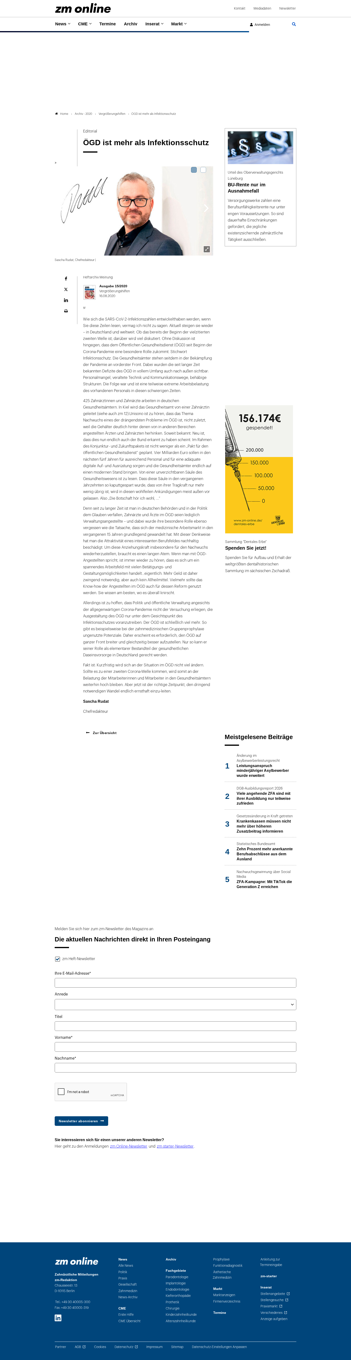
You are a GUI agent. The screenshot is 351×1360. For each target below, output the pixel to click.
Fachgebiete (176, 1270)
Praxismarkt (269, 1306)
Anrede (61, 994)
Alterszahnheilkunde (181, 1321)
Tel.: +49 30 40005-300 (72, 1302)
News (60, 24)
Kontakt (239, 8)
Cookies (100, 1347)
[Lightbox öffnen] (207, 249)
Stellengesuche (272, 1300)
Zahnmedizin (127, 1291)
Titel (58, 1017)
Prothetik (172, 1302)
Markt (177, 24)
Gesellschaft (127, 1284)
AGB (78, 1347)
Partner (60, 1347)
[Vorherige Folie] (61, 207)
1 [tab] (194, 170)
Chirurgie (173, 1308)
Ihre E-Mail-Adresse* (73, 973)
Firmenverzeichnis (226, 1301)
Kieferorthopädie (178, 1295)
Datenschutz (124, 1347)
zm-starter (269, 1276)
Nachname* (65, 1058)
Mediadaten (262, 8)
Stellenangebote (273, 1293)
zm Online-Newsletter (128, 1146)
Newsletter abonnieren (78, 1121)
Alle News (125, 1265)
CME (83, 24)
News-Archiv (128, 1297)
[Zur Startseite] (83, 8)
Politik (122, 1272)
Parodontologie (177, 1277)
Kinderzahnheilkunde (181, 1314)
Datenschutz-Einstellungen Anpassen (219, 1347)
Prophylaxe (221, 1259)
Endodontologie (177, 1289)
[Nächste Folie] (206, 207)
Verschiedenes (271, 1312)
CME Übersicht (129, 1321)
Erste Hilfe (126, 1314)
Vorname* (64, 1037)
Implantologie (176, 1283)
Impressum (154, 1347)
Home (64, 113)
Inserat (152, 24)
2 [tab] (203, 170)
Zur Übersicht (104, 733)
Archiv (130, 24)
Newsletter (287, 8)
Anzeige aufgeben (274, 1319)
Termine (107, 24)
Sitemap (177, 1347)
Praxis (122, 1278)
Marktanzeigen (224, 1295)
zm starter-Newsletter (175, 1146)
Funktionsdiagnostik (228, 1265)
